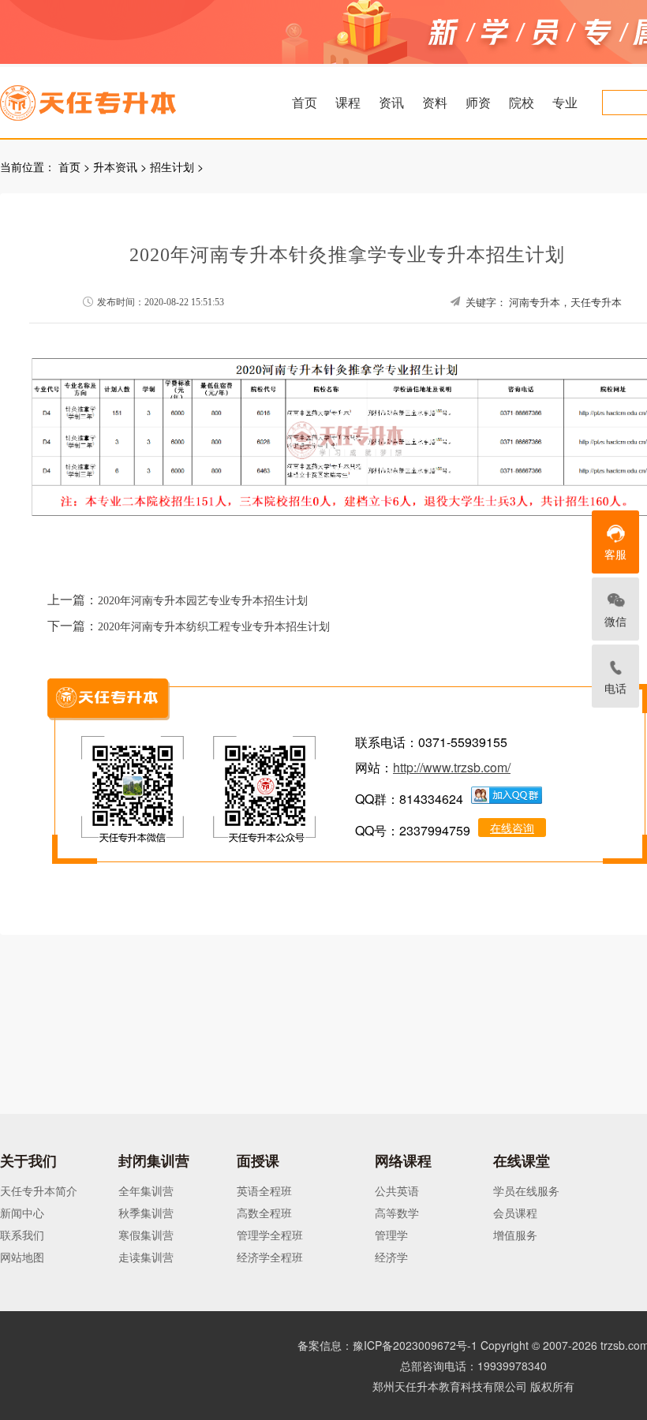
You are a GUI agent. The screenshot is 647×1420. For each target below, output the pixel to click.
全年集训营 (146, 1190)
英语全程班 (264, 1190)
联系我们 (22, 1235)
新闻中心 (22, 1212)
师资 (478, 102)
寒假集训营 (146, 1235)
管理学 (391, 1235)
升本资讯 (115, 166)
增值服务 (515, 1235)
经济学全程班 (270, 1257)
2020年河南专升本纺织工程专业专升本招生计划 (214, 627)
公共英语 (397, 1190)
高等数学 (397, 1212)
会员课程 (515, 1212)
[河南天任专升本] (125, 98)
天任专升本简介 (38, 1190)
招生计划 (172, 166)
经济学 (391, 1257)
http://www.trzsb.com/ (451, 767)
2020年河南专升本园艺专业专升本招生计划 (203, 601)
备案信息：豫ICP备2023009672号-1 (387, 1345)
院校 (521, 102)
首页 (304, 102)
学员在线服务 (526, 1190)
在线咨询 (512, 827)
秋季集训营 (146, 1212)
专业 (565, 102)
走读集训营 (146, 1257)
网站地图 (22, 1257)
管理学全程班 (270, 1235)
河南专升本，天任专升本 (565, 302)
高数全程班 (264, 1212)
